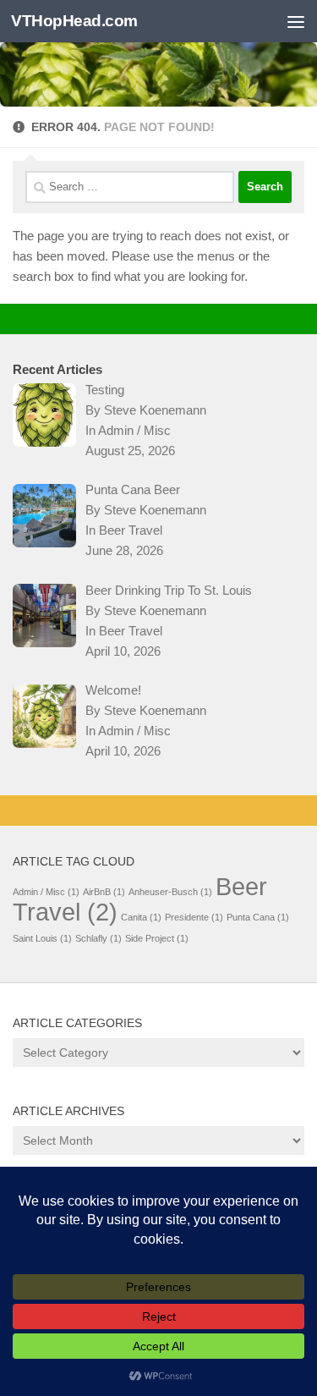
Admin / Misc (134, 430)
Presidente (194, 917)
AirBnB (104, 892)
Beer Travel (130, 530)
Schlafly (98, 938)
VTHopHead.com (74, 21)
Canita (141, 917)
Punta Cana (258, 917)
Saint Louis (42, 938)
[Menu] (296, 21)
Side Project (157, 938)
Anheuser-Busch (170, 892)
